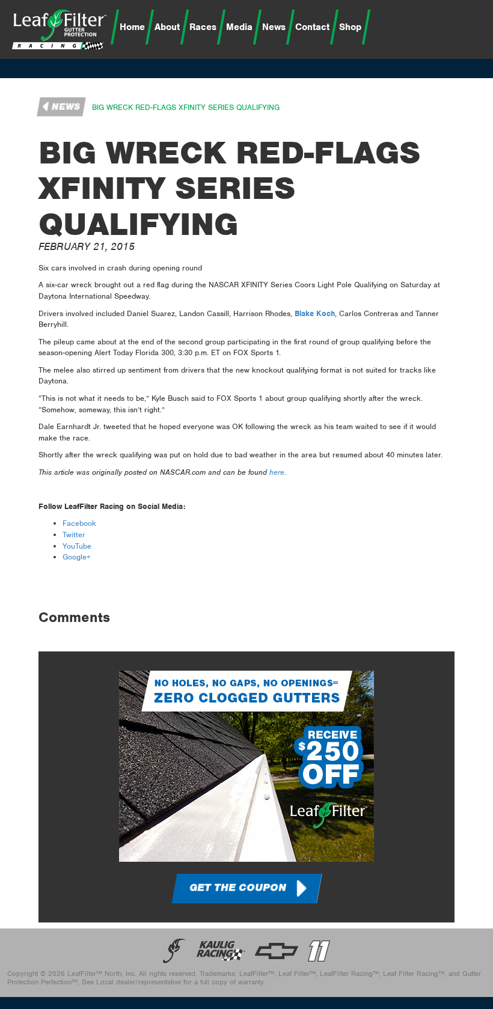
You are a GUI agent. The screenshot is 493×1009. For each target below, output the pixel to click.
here (276, 472)
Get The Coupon (237, 887)
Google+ (77, 557)
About (167, 27)
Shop (350, 27)
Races (202, 27)
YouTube (77, 546)
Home (132, 27)
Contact (312, 27)
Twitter (74, 534)
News (274, 27)
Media (239, 27)
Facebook (79, 523)
